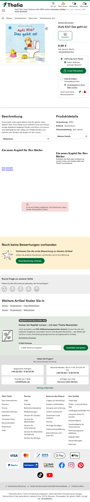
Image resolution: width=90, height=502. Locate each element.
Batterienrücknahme (32, 408)
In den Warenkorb (75, 70)
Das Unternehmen (9, 400)
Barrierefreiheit (8, 423)
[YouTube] (50, 475)
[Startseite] (3, 18)
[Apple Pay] (75, 456)
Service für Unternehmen (30, 426)
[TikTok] (40, 475)
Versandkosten (46, 498)
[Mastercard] (26, 456)
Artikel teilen (46, 28)
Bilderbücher (29, 310)
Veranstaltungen (75, 440)
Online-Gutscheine (54, 412)
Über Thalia (7, 396)
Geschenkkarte (74, 420)
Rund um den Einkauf (55, 396)
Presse (4, 408)
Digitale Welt (73, 437)
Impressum (6, 426)
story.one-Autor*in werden (76, 415)
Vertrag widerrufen (45, 387)
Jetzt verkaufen (7, 168)
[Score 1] (4, 289)
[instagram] (71, 465)
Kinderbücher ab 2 (47, 18)
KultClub (72, 444)
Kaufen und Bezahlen (55, 404)
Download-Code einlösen (53, 416)
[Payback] (31, 465)
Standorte (6, 415)
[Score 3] (20, 289)
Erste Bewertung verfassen (30, 261)
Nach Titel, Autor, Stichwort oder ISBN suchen (32, 9)
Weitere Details (63, 136)
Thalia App (72, 400)
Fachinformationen (9, 412)
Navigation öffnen (3, 10)
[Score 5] (36, 289)
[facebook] (62, 465)
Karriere (5, 404)
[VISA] (13, 456)
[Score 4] (28, 289)
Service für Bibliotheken (29, 420)
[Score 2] (12, 289)
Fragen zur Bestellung (55, 400)
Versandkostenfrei (66, 52)
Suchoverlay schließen (58, 9)
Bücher (9, 18)
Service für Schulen (32, 415)
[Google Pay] (60, 456)
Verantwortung (8, 419)
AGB (4, 430)
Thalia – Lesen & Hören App (78, 405)
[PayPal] (13, 465)
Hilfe (26, 400)
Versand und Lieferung (55, 408)
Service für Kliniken (32, 438)
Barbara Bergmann (66, 22)
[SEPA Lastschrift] (42, 456)
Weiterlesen (8, 139)
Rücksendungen (30, 412)
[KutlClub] (48, 465)
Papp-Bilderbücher (31, 305)
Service (27, 396)
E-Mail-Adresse (25, 343)
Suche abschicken (21, 11)
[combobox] (61, 58)
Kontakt (27, 404)
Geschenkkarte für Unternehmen (76, 425)
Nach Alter (33, 18)
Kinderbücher (20, 18)
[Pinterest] (81, 465)
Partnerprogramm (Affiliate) (76, 431)
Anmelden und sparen (75, 347)
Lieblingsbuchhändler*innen (78, 410)
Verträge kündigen (54, 425)
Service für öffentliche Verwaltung (33, 433)
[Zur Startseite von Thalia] (13, 4)
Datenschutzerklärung (55, 429)
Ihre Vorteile (73, 396)
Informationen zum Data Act (54, 434)
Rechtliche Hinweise (27, 338)
